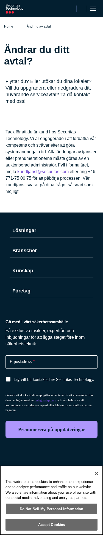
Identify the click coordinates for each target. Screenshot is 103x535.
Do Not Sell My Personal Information (51, 509)
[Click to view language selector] (71, 8)
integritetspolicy (45, 400)
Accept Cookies (51, 525)
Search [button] (81, 9)
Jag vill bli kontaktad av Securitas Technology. (54, 379)
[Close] (96, 473)
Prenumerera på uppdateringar (51, 429)
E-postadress (22, 361)
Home (8, 26)
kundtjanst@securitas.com (43, 171)
